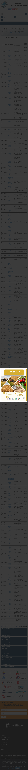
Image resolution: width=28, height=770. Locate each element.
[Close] (26, 369)
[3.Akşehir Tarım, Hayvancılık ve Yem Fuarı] (14, 385)
